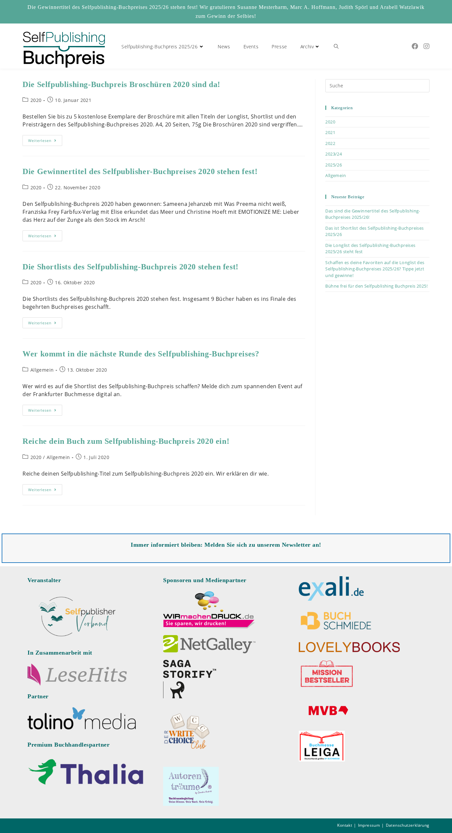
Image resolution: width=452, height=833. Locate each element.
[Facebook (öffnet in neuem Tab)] (415, 46)
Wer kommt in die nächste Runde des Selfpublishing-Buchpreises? (141, 353)
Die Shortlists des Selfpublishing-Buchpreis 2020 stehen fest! (131, 266)
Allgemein (42, 370)
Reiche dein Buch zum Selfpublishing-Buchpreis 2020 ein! (126, 441)
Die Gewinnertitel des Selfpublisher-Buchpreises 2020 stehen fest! (140, 171)
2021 (330, 132)
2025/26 (333, 165)
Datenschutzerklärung (407, 825)
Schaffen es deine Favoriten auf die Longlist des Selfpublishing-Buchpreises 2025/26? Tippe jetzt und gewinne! (374, 268)
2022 (330, 143)
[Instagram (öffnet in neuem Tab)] (426, 46)
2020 (36, 100)
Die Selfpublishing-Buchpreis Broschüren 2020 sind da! (121, 84)
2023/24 (333, 154)
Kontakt (344, 825)
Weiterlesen (45, 141)
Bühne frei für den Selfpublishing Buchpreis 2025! (376, 286)
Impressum (369, 825)
